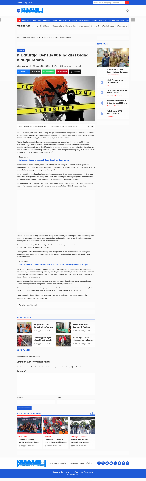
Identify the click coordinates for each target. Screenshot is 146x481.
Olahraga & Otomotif (114, 95)
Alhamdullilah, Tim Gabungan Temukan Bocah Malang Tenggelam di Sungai (53, 264)
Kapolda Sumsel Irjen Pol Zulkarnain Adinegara (34, 298)
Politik (36, 436)
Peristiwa (21, 50)
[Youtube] (111, 463)
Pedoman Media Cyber (76, 463)
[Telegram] (123, 463)
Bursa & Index (84, 20)
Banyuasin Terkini (50, 20)
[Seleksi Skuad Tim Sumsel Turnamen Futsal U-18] (18, 425)
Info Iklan (89, 463)
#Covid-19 (95, 26)
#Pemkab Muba (108, 26)
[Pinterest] (127, 463)
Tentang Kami (54, 463)
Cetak (78, 66)
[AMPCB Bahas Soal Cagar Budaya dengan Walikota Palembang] (113, 57)
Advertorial (26, 20)
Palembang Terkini (113, 75)
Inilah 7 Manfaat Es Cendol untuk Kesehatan (115, 82)
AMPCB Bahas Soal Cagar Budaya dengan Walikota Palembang (116, 72)
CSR (127, 20)
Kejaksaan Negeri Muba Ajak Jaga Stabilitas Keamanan (44, 160)
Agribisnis (37, 20)
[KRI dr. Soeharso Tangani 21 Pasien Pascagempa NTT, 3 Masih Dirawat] (63, 327)
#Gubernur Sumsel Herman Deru (63, 26)
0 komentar (66, 66)
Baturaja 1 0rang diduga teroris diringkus (36, 295)
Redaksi (63, 463)
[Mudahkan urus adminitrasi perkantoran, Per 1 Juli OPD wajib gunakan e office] (71, 425)
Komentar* (21, 371)
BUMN (74, 20)
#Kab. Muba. (84, 26)
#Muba (46, 26)
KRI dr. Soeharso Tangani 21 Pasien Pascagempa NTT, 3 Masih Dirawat (82, 328)
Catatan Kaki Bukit (99, 20)
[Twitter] (115, 463)
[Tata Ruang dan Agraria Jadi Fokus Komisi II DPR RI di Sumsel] (45, 425)
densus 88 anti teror (60, 295)
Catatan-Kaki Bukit (116, 20)
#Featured (36, 26)
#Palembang (122, 26)
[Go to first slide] (93, 413)
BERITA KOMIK (64, 20)
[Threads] (107, 463)
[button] (127, 2)
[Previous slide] (91, 413)
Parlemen (110, 116)
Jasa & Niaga (91, 436)
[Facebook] (99, 463)
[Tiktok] (119, 463)
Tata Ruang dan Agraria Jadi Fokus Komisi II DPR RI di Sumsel (44, 442)
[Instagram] (103, 463)
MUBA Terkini (64, 436)
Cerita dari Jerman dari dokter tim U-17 (117, 91)
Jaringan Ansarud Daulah (79, 295)
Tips (108, 85)
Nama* (20, 397)
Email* (59, 397)
